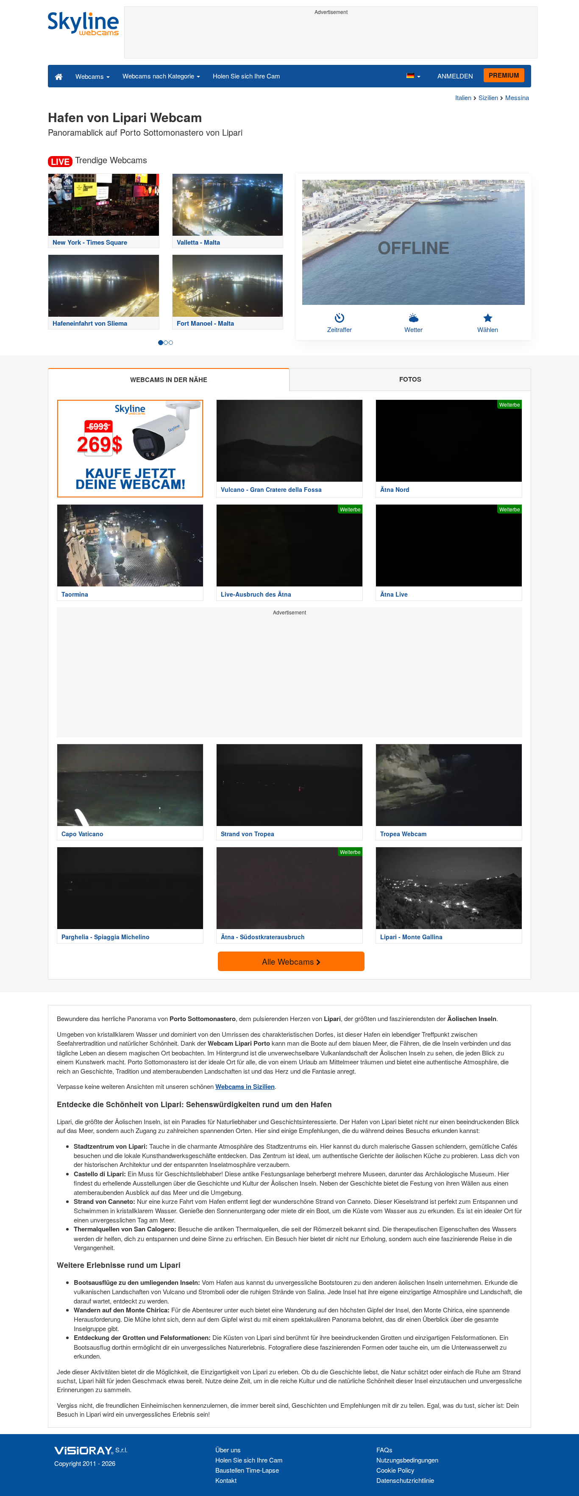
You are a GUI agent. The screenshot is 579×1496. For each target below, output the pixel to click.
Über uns (228, 1449)
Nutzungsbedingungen (407, 1459)
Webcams (90, 76)
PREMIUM (504, 75)
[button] (413, 76)
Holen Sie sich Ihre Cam (246, 75)
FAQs (384, 1449)
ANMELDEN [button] (455, 75)
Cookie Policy (395, 1469)
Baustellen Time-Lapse (247, 1469)
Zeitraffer (339, 329)
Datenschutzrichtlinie (405, 1480)
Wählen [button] (487, 329)
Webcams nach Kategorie (159, 75)
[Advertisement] (331, 37)
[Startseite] (58, 76)
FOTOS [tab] (410, 379)
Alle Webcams (289, 961)
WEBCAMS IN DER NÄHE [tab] (168, 379)
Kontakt (226, 1480)
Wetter (413, 329)
